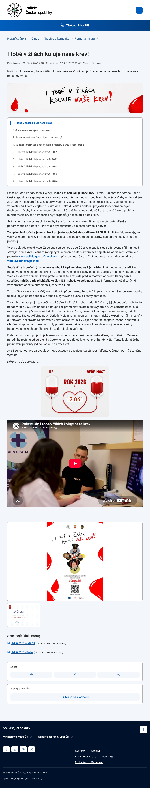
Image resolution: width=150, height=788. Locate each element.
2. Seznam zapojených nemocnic (31, 130)
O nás (35, 38)
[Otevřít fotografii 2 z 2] (23, 615)
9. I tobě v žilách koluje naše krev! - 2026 (35, 181)
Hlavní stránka (16, 38)
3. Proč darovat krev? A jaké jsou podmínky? (37, 137)
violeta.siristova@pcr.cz (23, 261)
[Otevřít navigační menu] (139, 10)
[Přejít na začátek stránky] (143, 729)
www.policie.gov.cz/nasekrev (37, 256)
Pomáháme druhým (87, 38)
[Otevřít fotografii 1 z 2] (75, 561)
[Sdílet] (119, 675)
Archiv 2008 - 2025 (85, 756)
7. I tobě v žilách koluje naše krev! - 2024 (35, 166)
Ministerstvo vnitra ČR (15, 736)
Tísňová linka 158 (77, 25)
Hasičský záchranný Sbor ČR (52, 736)
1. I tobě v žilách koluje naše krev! (32, 122)
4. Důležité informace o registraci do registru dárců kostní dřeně (48, 144)
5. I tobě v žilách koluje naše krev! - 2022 (35, 152)
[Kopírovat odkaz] (75, 675)
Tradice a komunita (56, 38)
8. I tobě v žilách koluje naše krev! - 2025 (35, 173)
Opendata (107, 756)
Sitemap (96, 750)
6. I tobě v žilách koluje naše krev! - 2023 (35, 159)
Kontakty (80, 750)
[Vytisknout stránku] (31, 675)
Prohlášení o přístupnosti (89, 762)
